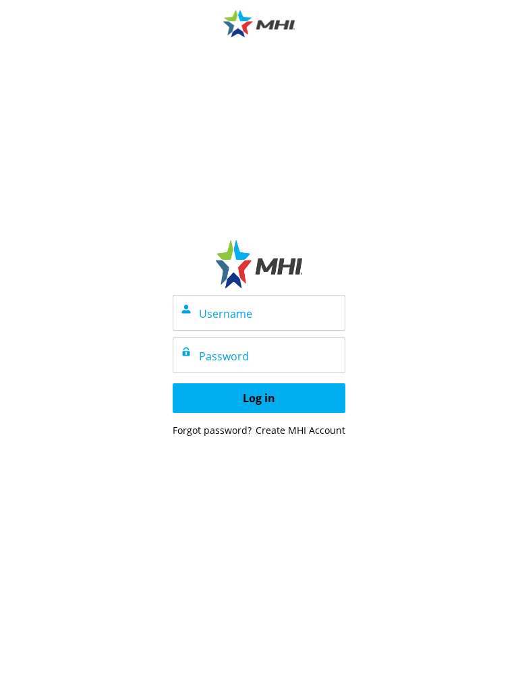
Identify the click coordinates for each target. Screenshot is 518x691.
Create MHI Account (300, 430)
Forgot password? (212, 430)
